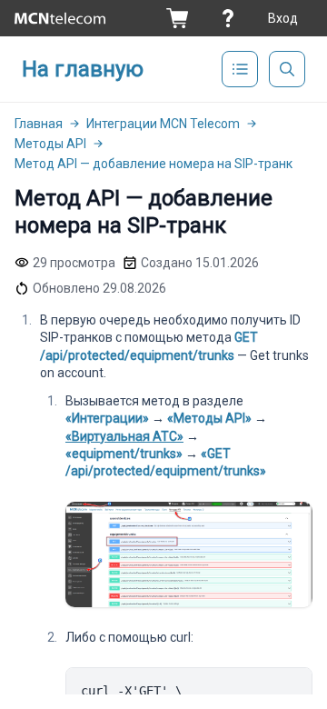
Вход (283, 18)
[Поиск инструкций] (287, 69)
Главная (39, 123)
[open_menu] (240, 69)
